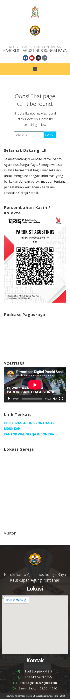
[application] (35, 384)
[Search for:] (29, 134)
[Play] (9, 399)
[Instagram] (38, 58)
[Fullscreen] (61, 399)
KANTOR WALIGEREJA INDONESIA (29, 434)
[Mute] (55, 399)
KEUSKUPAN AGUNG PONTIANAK (29, 423)
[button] (35, 69)
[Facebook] (25, 58)
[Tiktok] (44, 58)
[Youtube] (32, 58)
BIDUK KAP (12, 428)
